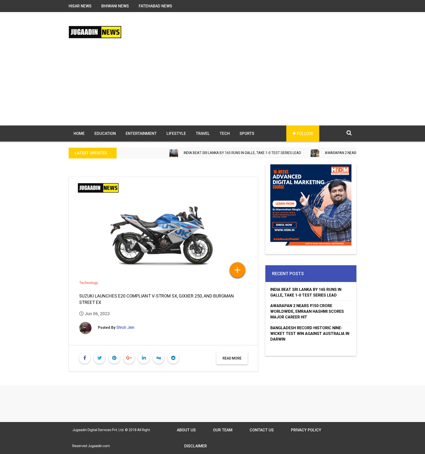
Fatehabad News (155, 6)
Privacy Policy (306, 430)
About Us (186, 430)
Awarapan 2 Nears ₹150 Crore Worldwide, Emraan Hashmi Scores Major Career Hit (307, 311)
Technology (88, 283)
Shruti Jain (125, 327)
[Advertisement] (212, 88)
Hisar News (80, 6)
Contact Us (262, 430)
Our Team (222, 430)
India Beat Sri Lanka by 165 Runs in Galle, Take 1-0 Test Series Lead (225, 153)
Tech (225, 133)
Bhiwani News (115, 6)
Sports (247, 133)
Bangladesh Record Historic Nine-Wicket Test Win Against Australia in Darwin (309, 334)
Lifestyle (176, 133)
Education (105, 133)
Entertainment (141, 133)
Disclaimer (195, 446)
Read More (232, 358)
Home (79, 133)
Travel (203, 133)
